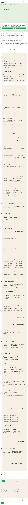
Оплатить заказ (17, 491)
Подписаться (17, 489)
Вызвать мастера (14, 28)
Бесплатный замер (9, 482)
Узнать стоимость (3, 482)
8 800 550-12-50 (22, 480)
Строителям (2, 485)
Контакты (6, 485)
